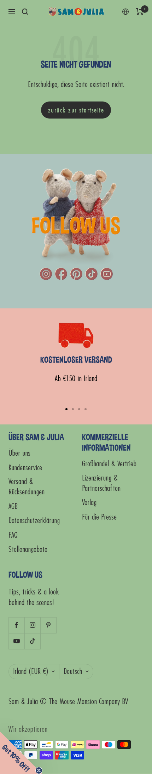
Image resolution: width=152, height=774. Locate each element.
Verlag (89, 502)
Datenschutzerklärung (34, 520)
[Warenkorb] (140, 11)
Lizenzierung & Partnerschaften (101, 483)
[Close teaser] (38, 770)
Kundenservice (25, 467)
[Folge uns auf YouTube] (16, 641)
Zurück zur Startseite (76, 110)
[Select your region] (125, 11)
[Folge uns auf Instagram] (32, 625)
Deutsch (73, 671)
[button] (21, 752)
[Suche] (25, 12)
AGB (13, 506)
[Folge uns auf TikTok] (32, 641)
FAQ (13, 535)
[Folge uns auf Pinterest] (48, 625)
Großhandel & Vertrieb (109, 464)
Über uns (19, 453)
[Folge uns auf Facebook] (16, 625)
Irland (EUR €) (30, 671)
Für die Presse (99, 517)
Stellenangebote (27, 549)
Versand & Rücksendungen (26, 486)
